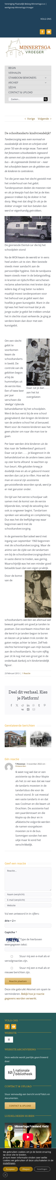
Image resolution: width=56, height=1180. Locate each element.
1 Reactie (26, 673)
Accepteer (10, 1169)
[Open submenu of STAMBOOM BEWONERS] (45, 77)
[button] (7, 738)
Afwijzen (26, 1169)
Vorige (31, 118)
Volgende (43, 118)
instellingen (9, 1163)
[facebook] (42, 31)
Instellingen (42, 1169)
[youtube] (48, 31)
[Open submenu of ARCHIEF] (45, 82)
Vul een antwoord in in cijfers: (22, 913)
